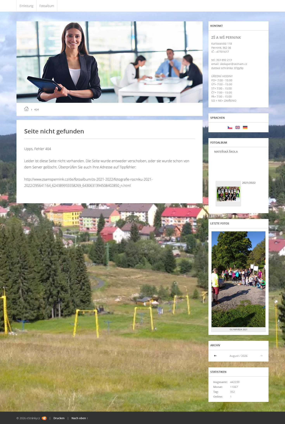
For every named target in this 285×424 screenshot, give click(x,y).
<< (215, 356)
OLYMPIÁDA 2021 (238, 329)
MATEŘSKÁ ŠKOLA (226, 151)
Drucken (59, 418)
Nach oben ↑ (80, 418)
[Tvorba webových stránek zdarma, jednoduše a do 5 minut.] (44, 418)
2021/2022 (249, 182)
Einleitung (26, 6)
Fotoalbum (46, 6)
